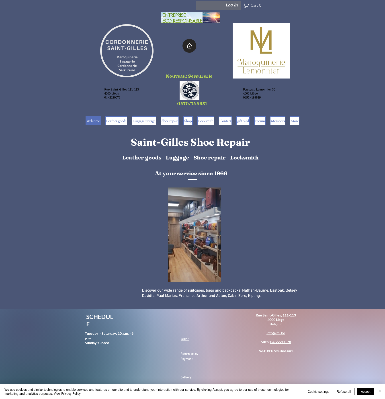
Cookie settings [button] (318, 391)
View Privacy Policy (67, 393)
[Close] (379, 391)
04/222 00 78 (280, 342)
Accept (366, 391)
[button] (256, 5)
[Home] (189, 46)
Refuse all (344, 391)
